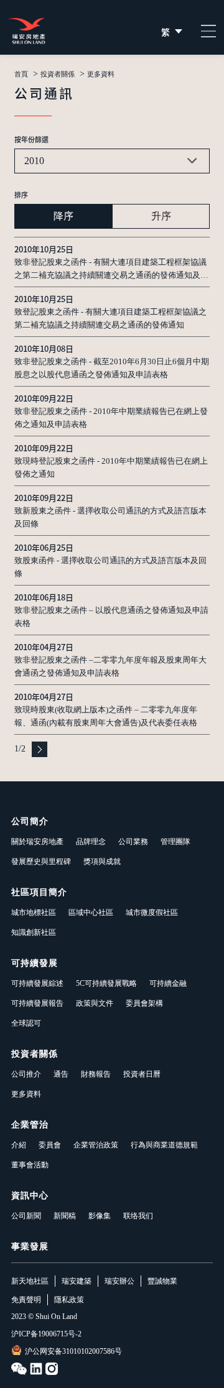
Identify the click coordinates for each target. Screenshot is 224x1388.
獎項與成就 (102, 861)
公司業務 (133, 841)
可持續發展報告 (37, 1003)
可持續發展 (34, 963)
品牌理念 (91, 841)
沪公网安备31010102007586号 (73, 1351)
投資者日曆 (142, 1074)
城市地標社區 (33, 912)
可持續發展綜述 (37, 983)
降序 (63, 216)
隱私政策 (69, 1299)
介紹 (18, 1145)
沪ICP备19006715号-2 (46, 1334)
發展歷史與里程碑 (41, 861)
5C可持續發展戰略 (106, 983)
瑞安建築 (76, 1281)
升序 (161, 216)
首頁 (21, 74)
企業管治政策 (95, 1145)
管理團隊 (175, 841)
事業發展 (30, 1246)
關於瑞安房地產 (37, 841)
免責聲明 (26, 1299)
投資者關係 (57, 74)
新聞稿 (65, 1215)
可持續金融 (168, 983)
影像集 (99, 1215)
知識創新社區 (33, 932)
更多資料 (26, 1094)
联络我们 (138, 1215)
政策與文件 (94, 1003)
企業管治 (30, 1124)
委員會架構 (144, 1003)
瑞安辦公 (119, 1281)
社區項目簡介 (39, 892)
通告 (61, 1074)
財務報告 (96, 1074)
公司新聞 (26, 1215)
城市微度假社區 (152, 912)
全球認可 (26, 1023)
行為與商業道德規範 (164, 1145)
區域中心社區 (90, 912)
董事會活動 (30, 1164)
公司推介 (26, 1074)
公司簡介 (30, 821)
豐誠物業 (162, 1281)
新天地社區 (30, 1281)
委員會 (50, 1145)
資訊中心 (30, 1195)
